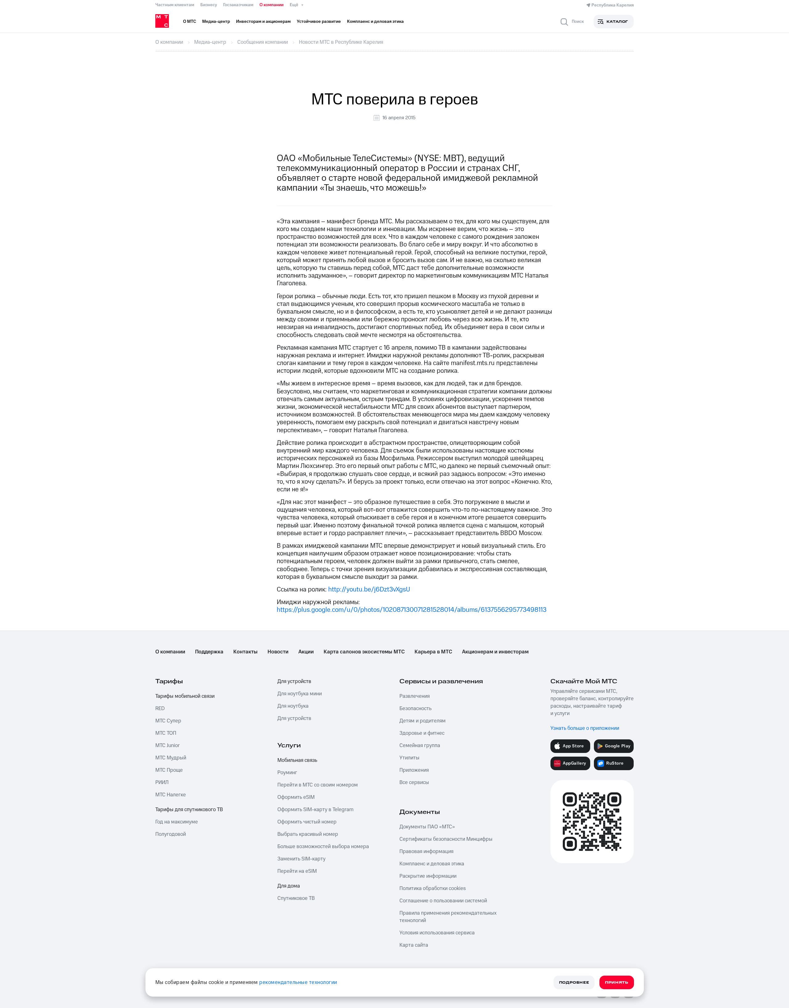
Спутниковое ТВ (296, 898)
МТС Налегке (170, 795)
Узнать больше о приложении (584, 728)
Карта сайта (413, 945)
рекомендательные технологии (298, 982)
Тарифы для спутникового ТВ (189, 809)
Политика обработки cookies (432, 888)
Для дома (288, 886)
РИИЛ (162, 782)
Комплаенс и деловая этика (431, 864)
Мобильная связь (297, 760)
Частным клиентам (174, 5)
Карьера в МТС (433, 652)
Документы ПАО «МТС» (427, 827)
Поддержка (209, 652)
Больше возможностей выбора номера (323, 846)
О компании (272, 5)
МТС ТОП (165, 733)
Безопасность (415, 708)
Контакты (245, 652)
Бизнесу (208, 5)
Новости (278, 652)
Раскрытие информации (427, 876)
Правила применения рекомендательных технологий (448, 916)
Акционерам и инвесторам (495, 652)
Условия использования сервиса (437, 933)
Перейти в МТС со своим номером (317, 785)
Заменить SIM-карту (301, 859)
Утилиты (409, 758)
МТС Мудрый (170, 758)
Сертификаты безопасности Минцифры (446, 839)
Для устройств (294, 681)
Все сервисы (414, 782)
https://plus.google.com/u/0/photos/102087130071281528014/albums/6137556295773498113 (411, 609)
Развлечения (414, 696)
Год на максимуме (176, 822)
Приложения (414, 770)
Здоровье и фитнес (421, 733)
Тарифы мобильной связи (185, 696)
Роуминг (287, 772)
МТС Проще (169, 770)
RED (160, 708)
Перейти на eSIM (297, 871)
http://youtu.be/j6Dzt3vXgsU (369, 589)
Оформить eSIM (296, 797)
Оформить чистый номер (307, 822)
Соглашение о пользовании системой (443, 900)
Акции (306, 652)
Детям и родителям (422, 721)
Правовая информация (426, 851)
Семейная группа (419, 745)
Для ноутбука (293, 706)
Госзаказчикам (238, 5)
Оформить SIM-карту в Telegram (315, 809)
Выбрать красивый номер (307, 834)
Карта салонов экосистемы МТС (364, 652)
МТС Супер (168, 721)
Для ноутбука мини (299, 693)
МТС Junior (167, 745)
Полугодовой (170, 834)
